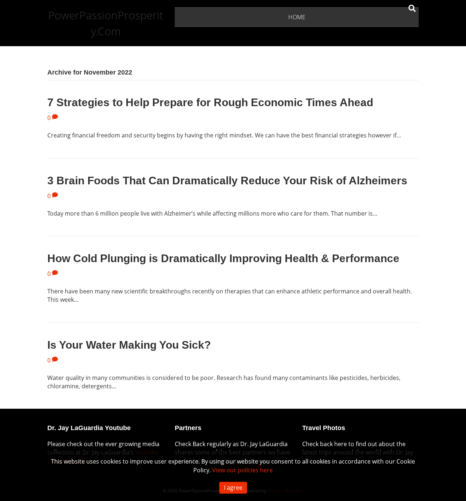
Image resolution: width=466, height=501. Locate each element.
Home (296, 17)
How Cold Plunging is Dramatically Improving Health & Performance (223, 258)
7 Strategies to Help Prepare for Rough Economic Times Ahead (210, 102)
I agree (233, 488)
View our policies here (242, 470)
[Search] (412, 8)
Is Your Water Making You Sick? (129, 345)
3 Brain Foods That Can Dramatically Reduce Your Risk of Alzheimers (227, 181)
